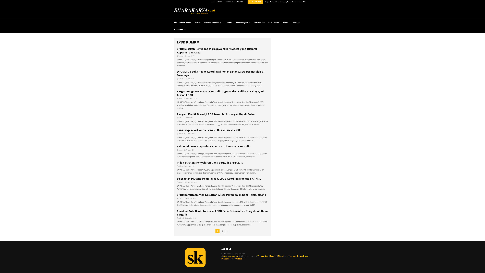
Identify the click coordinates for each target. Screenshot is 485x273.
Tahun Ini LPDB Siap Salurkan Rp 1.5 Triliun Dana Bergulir (213, 146)
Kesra (285, 23)
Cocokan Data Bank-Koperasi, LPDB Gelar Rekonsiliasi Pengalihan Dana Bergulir (222, 213)
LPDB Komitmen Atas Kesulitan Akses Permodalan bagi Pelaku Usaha (221, 194)
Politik (229, 23)
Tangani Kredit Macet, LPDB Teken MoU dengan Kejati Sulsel (216, 114)
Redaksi (273, 256)
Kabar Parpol (273, 23)
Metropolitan (259, 23)
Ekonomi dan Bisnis (182, 23)
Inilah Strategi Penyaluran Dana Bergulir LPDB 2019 (210, 162)
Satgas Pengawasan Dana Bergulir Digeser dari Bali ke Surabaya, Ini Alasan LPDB (220, 93)
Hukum (198, 23)
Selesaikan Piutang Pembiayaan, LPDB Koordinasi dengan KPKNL (219, 178)
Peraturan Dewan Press (298, 256)
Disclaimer (282, 256)
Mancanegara (242, 23)
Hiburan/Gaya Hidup (212, 23)
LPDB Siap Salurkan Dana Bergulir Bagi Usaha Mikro (210, 130)
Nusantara (178, 30)
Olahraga (296, 23)
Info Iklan (238, 259)
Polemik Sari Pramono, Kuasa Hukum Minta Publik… (288, 2)
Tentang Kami (263, 256)
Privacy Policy (227, 259)
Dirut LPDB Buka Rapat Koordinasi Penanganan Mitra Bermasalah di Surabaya (220, 73)
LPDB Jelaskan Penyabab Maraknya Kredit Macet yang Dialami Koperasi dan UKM (217, 51)
